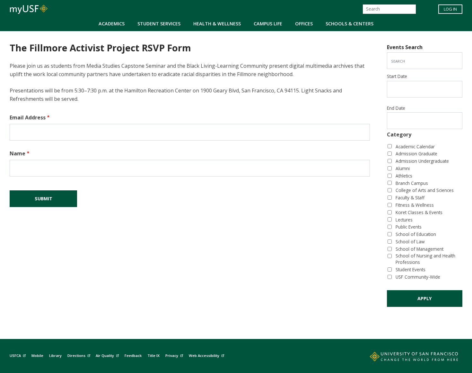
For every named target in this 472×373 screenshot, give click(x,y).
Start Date (397, 76)
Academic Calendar (415, 146)
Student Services (158, 24)
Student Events (410, 269)
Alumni (403, 168)
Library (55, 355)
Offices (304, 24)
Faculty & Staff (410, 198)
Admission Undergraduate (422, 161)
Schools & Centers (349, 24)
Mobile (37, 355)
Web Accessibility (204, 355)
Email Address (28, 117)
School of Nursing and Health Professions (425, 259)
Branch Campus (412, 183)
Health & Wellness (217, 24)
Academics (112, 24)
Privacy (171, 355)
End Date (396, 108)
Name (17, 153)
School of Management (419, 249)
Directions (76, 355)
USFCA (15, 355)
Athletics (404, 176)
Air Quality (105, 355)
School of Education (416, 234)
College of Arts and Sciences (425, 190)
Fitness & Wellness (415, 205)
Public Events (409, 227)
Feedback (133, 355)
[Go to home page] (407, 358)
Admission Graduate (416, 154)
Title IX (153, 355)
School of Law (410, 242)
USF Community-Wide (418, 277)
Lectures (404, 220)
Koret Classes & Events (419, 212)
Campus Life (268, 24)
